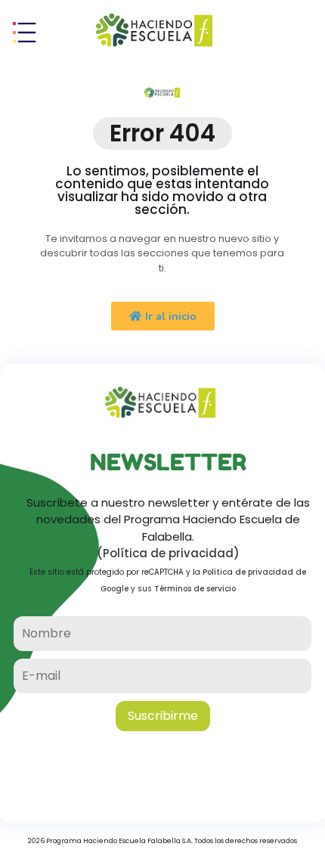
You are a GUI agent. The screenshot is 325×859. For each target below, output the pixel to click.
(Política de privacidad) (168, 553)
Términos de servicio (195, 588)
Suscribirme (163, 715)
